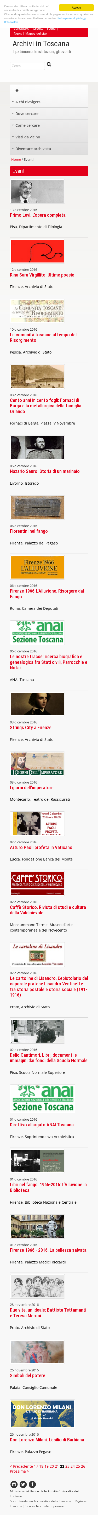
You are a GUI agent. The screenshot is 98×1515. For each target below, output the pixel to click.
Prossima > (19, 1471)
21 (57, 1466)
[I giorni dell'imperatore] (37, 777)
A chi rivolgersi (27, 103)
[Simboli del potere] (37, 1365)
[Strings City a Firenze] (37, 717)
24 (73, 1466)
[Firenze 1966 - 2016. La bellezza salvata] (37, 1239)
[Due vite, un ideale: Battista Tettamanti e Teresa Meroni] (37, 1299)
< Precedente (22, 1466)
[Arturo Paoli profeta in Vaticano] (37, 837)
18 (41, 1466)
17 (36, 1466)
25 (78, 1466)
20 (52, 1466)
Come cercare (26, 126)
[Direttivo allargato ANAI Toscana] (42, 1114)
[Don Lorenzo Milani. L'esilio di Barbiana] (42, 1429)
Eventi (51, 28)
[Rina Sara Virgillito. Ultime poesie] (37, 264)
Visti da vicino (26, 138)
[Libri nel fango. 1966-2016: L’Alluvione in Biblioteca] (37, 1174)
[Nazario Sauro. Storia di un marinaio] (37, 461)
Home (16, 159)
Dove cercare (25, 115)
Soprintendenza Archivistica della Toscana (40, 1501)
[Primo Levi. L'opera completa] (37, 204)
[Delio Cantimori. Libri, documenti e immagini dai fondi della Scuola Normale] (37, 1044)
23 (67, 1466)
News (18, 33)
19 (46, 1466)
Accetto (76, 7)
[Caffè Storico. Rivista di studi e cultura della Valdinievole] (37, 897)
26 (83, 1466)
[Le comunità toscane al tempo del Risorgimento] (37, 324)
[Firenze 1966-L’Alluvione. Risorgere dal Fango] (37, 580)
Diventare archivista (32, 150)
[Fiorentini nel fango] (37, 520)
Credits (38, 28)
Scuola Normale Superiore (45, 1506)
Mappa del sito (36, 33)
